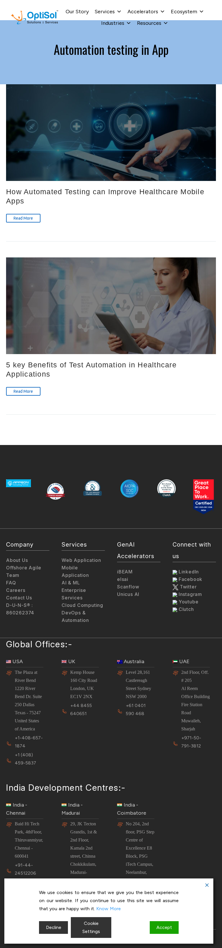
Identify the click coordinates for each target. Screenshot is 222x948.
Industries (112, 23)
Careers (15, 590)
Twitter (187, 587)
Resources (149, 23)
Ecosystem (184, 11)
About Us (17, 560)
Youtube (187, 602)
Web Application (81, 560)
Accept (164, 927)
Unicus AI (128, 594)
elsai (122, 579)
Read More (23, 218)
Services (105, 11)
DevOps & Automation (75, 616)
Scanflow (128, 587)
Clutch (185, 609)
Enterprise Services (74, 594)
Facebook (189, 579)
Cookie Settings (91, 927)
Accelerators (142, 11)
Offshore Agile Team (23, 571)
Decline (53, 927)
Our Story (77, 11)
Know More (108, 908)
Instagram (189, 594)
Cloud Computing (82, 605)
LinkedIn (188, 572)
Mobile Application (75, 571)
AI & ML (71, 583)
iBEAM (125, 572)
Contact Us (19, 598)
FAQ (11, 583)
